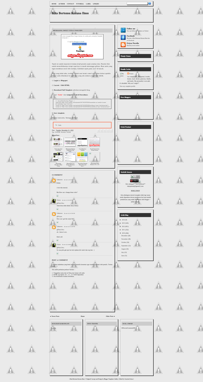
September (124, 246)
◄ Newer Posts (54, 316)
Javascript (63, 132)
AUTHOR (61, 4)
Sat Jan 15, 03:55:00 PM (69, 179)
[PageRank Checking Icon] (135, 178)
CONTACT (70, 4)
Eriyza (59, 200)
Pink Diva (61, 203)
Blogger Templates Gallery (111, 379)
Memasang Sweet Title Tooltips (67, 30)
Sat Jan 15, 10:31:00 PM (67, 200)
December (124, 235)
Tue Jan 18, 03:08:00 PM (67, 244)
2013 (123, 223)
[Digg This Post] (107, 132)
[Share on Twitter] (101, 132)
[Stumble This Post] (111, 132)
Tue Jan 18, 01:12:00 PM (69, 226)
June (122, 255)
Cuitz (59, 125)
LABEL (88, 4)
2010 (123, 233)
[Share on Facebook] (98, 132)
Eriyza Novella (133, 43)
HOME (54, 4)
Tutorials (68, 132)
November (124, 239)
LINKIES (96, 4)
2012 (123, 226)
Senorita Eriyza (129, 379)
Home (83, 316)
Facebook (131, 36)
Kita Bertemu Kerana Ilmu (70, 13)
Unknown (59, 179)
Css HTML (57, 132)
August (123, 249)
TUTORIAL (80, 4)
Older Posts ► (110, 316)
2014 (123, 220)
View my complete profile (127, 86)
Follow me (131, 29)
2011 (123, 230)
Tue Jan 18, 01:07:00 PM (69, 213)
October (124, 242)
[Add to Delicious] (104, 132)
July (122, 252)
